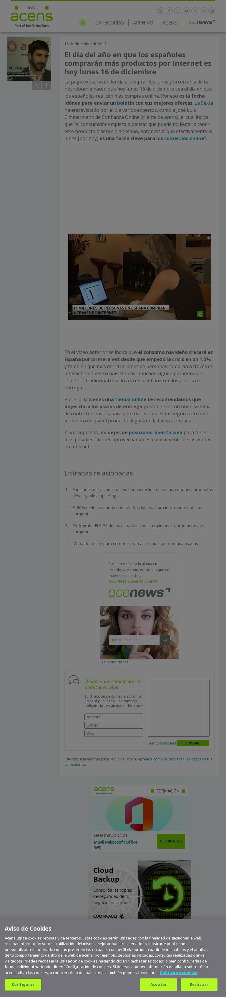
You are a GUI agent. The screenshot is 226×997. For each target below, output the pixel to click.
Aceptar (158, 984)
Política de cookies (178, 972)
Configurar (23, 984)
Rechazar (199, 984)
